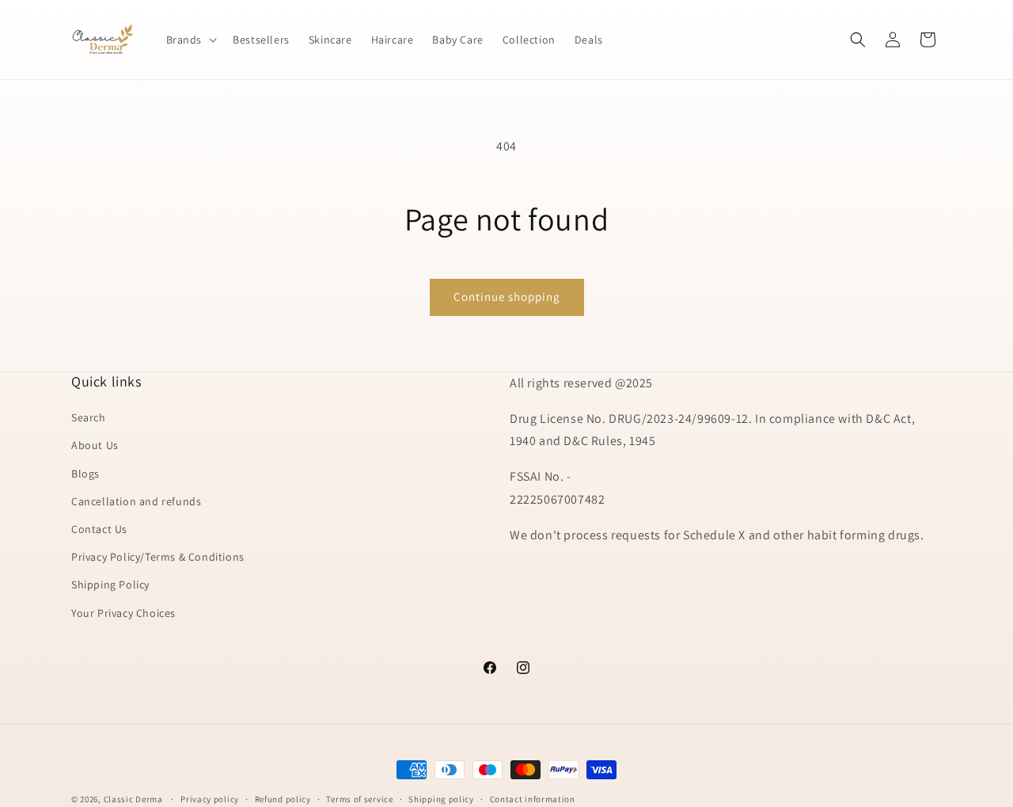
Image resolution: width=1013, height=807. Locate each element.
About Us (95, 445)
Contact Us (99, 529)
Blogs (85, 473)
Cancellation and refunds (136, 501)
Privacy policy (209, 799)
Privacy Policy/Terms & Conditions (158, 557)
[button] (190, 39)
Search (88, 417)
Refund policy (283, 799)
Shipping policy (441, 799)
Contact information (532, 799)
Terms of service (359, 799)
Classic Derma (133, 799)
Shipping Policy (110, 584)
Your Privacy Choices (123, 613)
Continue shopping (506, 296)
